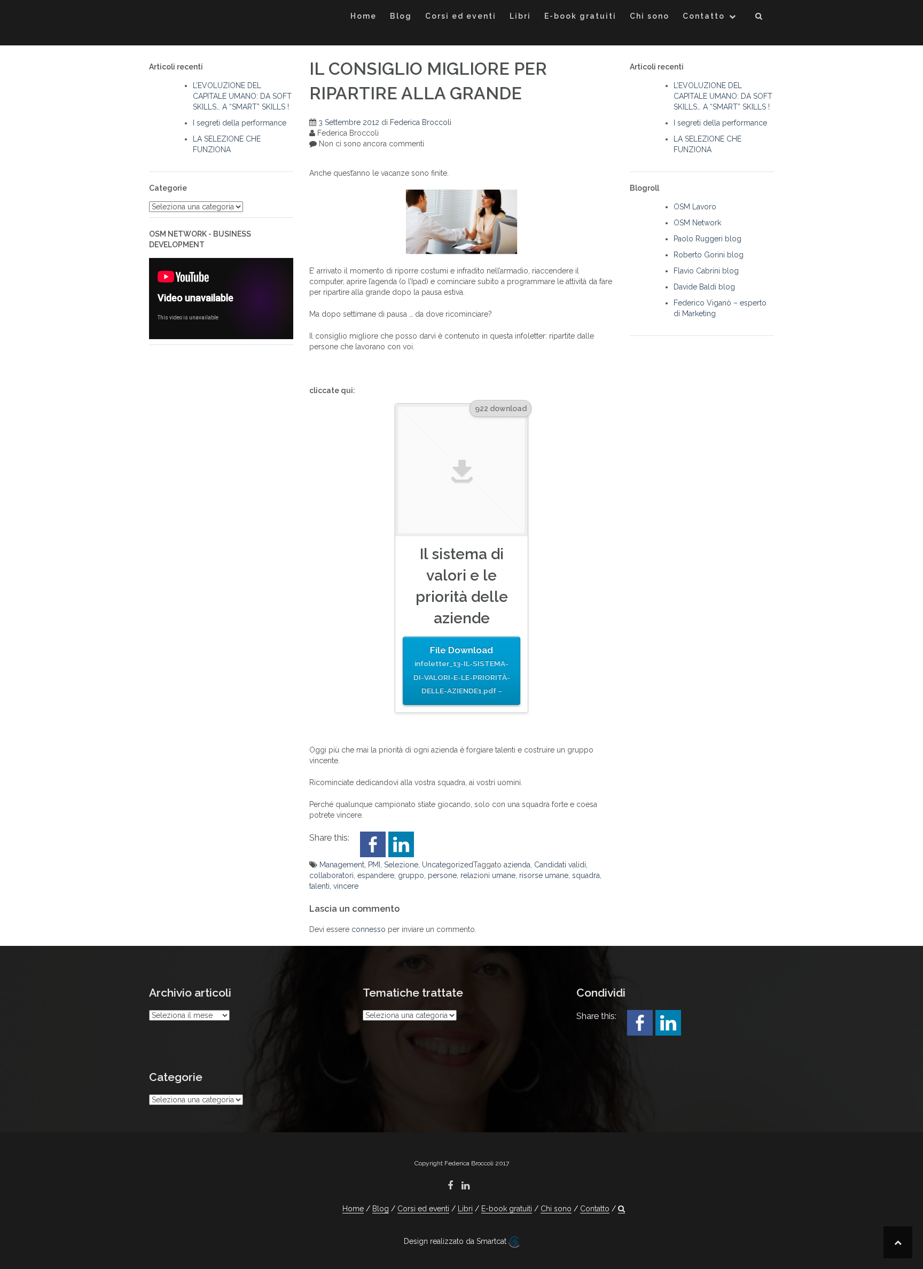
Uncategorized (447, 864)
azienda (517, 864)
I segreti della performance (239, 123)
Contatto (704, 16)
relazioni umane (487, 875)
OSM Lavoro (695, 206)
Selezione (401, 864)
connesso (368, 929)
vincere (345, 886)
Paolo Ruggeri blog (707, 238)
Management (341, 864)
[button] (759, 18)
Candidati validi (560, 864)
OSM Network (697, 222)
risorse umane (543, 875)
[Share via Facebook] (373, 844)
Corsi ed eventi (460, 16)
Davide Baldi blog (704, 287)
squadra (586, 875)
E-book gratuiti (580, 16)
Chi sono (649, 16)
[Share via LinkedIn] (401, 844)
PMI (374, 864)
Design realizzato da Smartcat (456, 1241)
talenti (319, 886)
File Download (461, 670)
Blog (401, 16)
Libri (520, 16)
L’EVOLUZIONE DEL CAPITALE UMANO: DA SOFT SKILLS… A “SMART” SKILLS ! (242, 96)
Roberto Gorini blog (709, 254)
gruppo (411, 875)
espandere (375, 875)
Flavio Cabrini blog (706, 271)
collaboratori (331, 875)
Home (363, 16)
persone (442, 875)
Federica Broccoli (420, 122)
